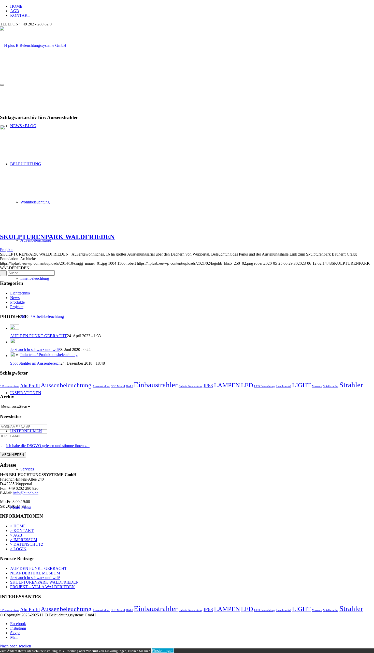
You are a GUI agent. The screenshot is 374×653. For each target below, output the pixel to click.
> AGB (16, 535)
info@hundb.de (25, 493)
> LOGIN (18, 549)
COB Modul (118, 386)
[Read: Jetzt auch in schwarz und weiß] (14, 342)
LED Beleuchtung (264, 386)
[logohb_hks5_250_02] (33, 45)
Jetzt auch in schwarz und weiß (35, 349)
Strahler (351, 385)
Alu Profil (30, 385)
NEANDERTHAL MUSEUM (35, 573)
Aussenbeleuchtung (66, 385)
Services (27, 469)
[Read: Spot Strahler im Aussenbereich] (14, 355)
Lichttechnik (20, 293)
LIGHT (301, 385)
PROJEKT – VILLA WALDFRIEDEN (42, 587)
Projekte (6, 249)
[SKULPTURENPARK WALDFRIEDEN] (63, 128)
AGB (14, 11)
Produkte (17, 302)
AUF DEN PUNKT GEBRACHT (38, 336)
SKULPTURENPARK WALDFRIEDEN (57, 237)
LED (247, 385)
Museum (317, 386)
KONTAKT (20, 15)
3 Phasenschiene (9, 386)
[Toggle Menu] (2, 85)
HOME (16, 6)
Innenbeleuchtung (34, 278)
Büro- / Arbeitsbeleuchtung (42, 316)
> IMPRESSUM (23, 540)
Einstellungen (163, 650)
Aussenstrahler (101, 386)
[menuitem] (192, 6)
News (15, 297)
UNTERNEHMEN (26, 431)
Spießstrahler (330, 386)
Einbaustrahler (156, 385)
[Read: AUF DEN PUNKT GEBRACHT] (14, 328)
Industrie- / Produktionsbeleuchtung (49, 354)
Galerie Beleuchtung (191, 386)
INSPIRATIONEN (25, 393)
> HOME (18, 526)
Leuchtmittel (283, 386)
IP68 (208, 385)
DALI (129, 386)
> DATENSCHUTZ (27, 544)
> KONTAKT (22, 530)
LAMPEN (227, 385)
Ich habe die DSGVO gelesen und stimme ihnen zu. (48, 445)
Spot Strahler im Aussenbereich (35, 363)
